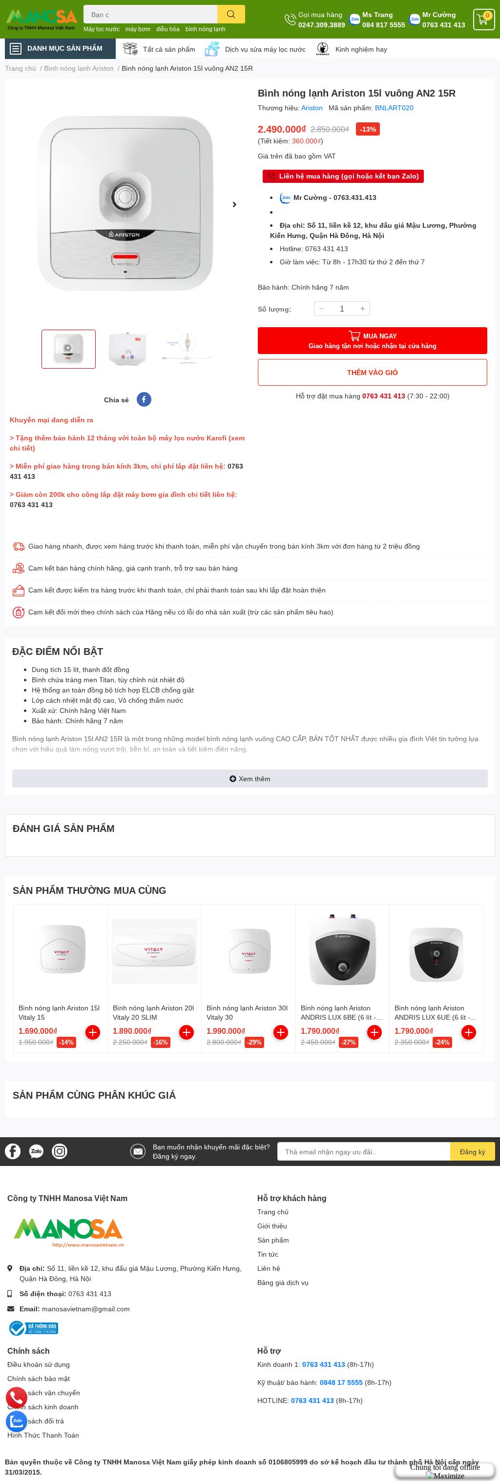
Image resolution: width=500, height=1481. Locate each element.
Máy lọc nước (101, 29)
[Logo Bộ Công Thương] (32, 1327)
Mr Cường (439, 14)
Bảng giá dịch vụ (283, 1282)
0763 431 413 (443, 24)
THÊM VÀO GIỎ (372, 372)
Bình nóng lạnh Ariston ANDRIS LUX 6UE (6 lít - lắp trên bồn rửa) (432, 1017)
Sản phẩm (273, 1240)
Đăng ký (472, 1151)
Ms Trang (377, 14)
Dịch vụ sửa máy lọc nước (265, 49)
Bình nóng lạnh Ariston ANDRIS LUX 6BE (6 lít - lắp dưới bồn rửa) (338, 1017)
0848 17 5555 (341, 1382)
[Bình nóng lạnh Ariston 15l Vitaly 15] (61, 951)
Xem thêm (255, 778)
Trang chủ (273, 1211)
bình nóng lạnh (206, 29)
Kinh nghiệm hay (361, 49)
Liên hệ (268, 1268)
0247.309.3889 (321, 24)
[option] (127, 204)
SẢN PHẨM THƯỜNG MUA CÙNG (90, 890)
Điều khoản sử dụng (38, 1364)
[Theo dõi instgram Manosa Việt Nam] (59, 1150)
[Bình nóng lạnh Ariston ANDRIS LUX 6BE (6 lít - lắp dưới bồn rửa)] (343, 951)
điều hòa (168, 29)
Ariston (313, 107)
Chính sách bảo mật (38, 1378)
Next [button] (234, 204)
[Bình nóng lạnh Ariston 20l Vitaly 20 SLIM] (155, 951)
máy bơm (137, 29)
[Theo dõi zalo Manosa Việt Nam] (36, 1150)
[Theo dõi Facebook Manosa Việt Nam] (13, 1150)
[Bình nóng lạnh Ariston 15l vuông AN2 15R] (127, 204)
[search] (231, 14)
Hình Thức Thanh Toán (43, 1435)
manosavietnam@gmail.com (86, 1308)
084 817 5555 (383, 24)
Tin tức (267, 1254)
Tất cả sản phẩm (169, 49)
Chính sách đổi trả (35, 1421)
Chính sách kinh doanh (43, 1406)
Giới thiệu (272, 1226)
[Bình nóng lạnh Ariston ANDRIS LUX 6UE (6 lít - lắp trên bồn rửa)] (436, 951)
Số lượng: (275, 309)
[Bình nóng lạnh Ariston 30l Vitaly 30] (249, 951)
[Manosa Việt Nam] (42, 19)
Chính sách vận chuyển (43, 1392)
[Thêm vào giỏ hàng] (92, 1032)
